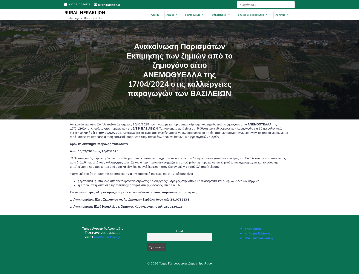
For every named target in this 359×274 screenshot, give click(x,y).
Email (179, 231)
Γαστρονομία (192, 14)
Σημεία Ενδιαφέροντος (251, 14)
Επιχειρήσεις (219, 14)
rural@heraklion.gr (107, 237)
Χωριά (170, 14)
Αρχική (155, 14)
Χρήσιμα (280, 14)
